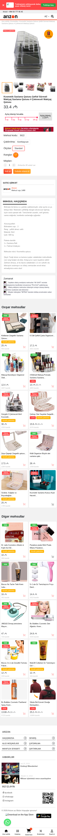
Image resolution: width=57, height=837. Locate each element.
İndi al (8, 171)
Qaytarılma (35, 749)
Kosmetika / (14, 21)
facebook (8, 793)
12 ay (27, 119)
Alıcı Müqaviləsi (10, 743)
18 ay (35, 119)
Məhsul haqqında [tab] (15, 201)
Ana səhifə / (6, 21)
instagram (9, 801)
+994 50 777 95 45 (15, 12)
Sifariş (32, 738)
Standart (19, 148)
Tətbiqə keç (48, 5)
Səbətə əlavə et (22, 171)
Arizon (14, 188)
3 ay (6, 119)
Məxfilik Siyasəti (11, 749)
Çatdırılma (34, 743)
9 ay (19, 119)
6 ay (13, 119)
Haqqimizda (8, 738)
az (46, 16)
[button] (52, 16)
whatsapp (8, 797)
